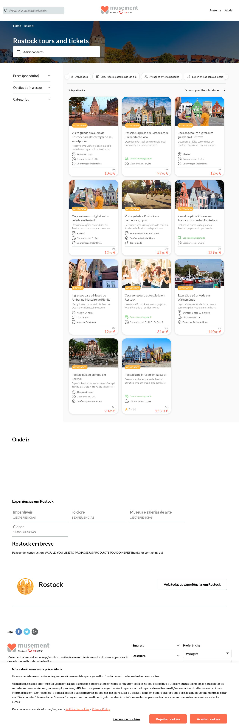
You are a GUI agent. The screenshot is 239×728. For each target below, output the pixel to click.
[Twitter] (26, 631)
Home (17, 25)
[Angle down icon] (44, 75)
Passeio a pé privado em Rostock (145, 374)
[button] (79, 76)
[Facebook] (18, 631)
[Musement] (119, 10)
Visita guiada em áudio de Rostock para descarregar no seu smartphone (92, 137)
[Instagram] (34, 631)
